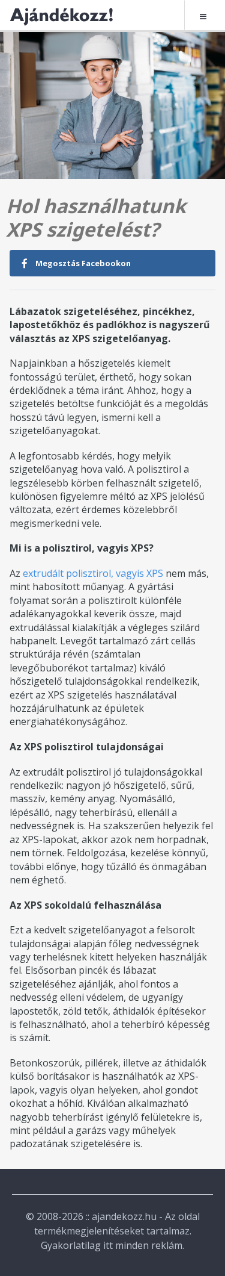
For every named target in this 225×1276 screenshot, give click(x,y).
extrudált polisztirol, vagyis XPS (93, 573)
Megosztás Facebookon (82, 263)
